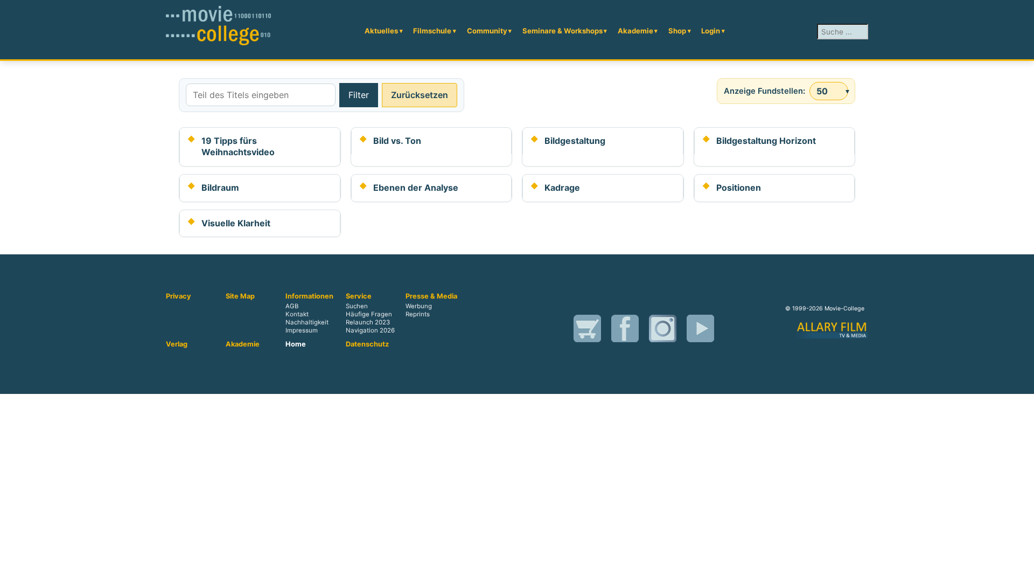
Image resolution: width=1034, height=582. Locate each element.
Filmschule (432, 30)
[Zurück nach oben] (1015, 562)
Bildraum (220, 187)
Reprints (418, 314)
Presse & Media (431, 296)
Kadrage (562, 187)
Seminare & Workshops (562, 30)
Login (710, 30)
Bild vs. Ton (397, 140)
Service (359, 296)
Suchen (357, 306)
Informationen (309, 296)
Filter (358, 94)
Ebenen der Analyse (415, 187)
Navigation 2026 (370, 330)
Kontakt (297, 314)
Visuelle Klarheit (235, 223)
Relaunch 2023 (368, 322)
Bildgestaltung (574, 140)
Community (487, 30)
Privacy (178, 296)
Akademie (635, 30)
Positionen (738, 187)
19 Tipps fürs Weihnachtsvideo (238, 146)
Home (295, 344)
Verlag (176, 344)
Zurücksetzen (419, 94)
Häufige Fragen (369, 314)
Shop (677, 30)
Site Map (240, 296)
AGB (291, 306)
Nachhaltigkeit (307, 322)
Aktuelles (381, 30)
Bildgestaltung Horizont (766, 140)
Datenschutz (367, 344)
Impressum (301, 330)
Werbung (419, 306)
